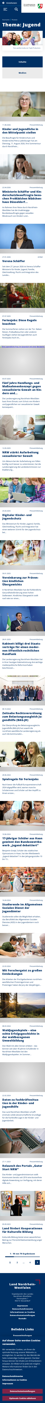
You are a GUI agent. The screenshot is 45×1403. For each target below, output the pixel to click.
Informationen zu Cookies (14, 1380)
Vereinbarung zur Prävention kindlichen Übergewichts (20, 581)
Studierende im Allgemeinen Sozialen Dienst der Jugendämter (22, 908)
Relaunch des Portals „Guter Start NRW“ (22, 1167)
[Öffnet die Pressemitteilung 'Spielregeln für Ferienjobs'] (22, 754)
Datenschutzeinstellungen (22, 1391)
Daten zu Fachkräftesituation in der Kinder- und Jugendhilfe (20, 1103)
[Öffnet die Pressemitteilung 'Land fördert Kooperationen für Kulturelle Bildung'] (22, 1203)
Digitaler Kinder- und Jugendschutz (17, 516)
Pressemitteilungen (22, 1335)
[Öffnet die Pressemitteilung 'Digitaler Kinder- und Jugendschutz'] (22, 490)
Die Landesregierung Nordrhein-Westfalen (33, 6)
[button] (10, 3)
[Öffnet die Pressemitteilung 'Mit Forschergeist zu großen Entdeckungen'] (22, 945)
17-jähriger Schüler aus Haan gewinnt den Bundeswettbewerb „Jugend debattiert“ (22, 841)
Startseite (5, 20)
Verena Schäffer (13, 261)
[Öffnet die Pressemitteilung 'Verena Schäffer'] (22, 236)
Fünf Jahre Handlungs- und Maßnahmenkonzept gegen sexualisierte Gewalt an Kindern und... (22, 388)
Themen (15, 20)
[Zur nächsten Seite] (37, 1262)
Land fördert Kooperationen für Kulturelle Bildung (22, 1230)
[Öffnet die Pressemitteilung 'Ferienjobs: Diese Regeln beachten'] (22, 295)
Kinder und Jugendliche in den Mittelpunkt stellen (20, 130)
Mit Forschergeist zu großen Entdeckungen (22, 972)
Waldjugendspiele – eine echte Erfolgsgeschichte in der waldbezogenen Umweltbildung (20, 1035)
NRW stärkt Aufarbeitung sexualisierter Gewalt (20, 454)
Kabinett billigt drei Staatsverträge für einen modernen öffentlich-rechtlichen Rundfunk (21, 649)
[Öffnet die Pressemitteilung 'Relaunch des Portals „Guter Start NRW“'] (22, 1140)
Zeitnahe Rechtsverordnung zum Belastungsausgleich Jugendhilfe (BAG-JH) (22, 716)
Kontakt (22, 1318)
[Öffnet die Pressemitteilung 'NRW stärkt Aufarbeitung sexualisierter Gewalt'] (22, 427)
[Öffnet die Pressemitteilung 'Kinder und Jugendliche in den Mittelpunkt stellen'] (22, 104)
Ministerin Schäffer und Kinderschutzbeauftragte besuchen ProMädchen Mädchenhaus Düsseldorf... (22, 197)
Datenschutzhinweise (12, 1376)
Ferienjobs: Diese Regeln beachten (19, 321)
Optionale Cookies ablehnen (22, 1398)
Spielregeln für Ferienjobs (20, 779)
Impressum (7, 1383)
